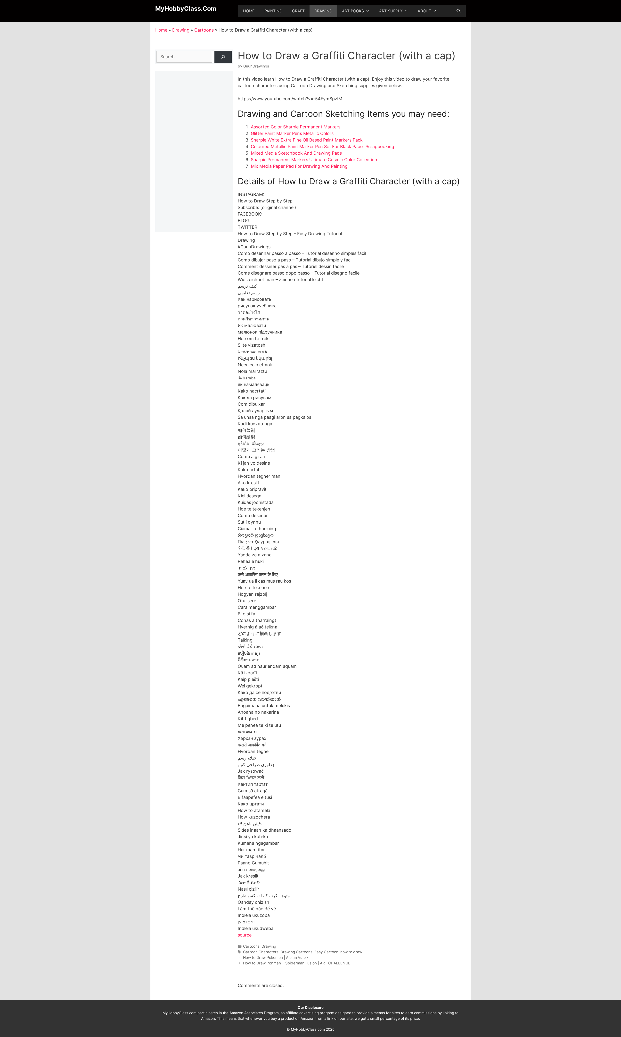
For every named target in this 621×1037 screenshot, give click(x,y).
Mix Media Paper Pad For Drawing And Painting (299, 166)
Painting (273, 10)
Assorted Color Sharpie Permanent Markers (295, 126)
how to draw (351, 952)
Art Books (353, 10)
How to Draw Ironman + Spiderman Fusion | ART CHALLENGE (296, 963)
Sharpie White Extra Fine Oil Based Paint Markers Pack (307, 139)
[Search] (223, 57)
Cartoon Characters (260, 952)
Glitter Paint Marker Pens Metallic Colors (292, 133)
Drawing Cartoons (296, 952)
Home (249, 10)
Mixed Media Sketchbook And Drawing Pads (296, 153)
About (424, 10)
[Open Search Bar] (458, 11)
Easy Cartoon (326, 952)
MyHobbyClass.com (185, 8)
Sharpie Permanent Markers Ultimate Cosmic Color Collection (314, 159)
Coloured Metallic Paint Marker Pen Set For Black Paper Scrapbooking (322, 146)
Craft (298, 10)
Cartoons (204, 30)
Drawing (323, 10)
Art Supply (390, 10)
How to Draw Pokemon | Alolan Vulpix (276, 957)
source (245, 934)
